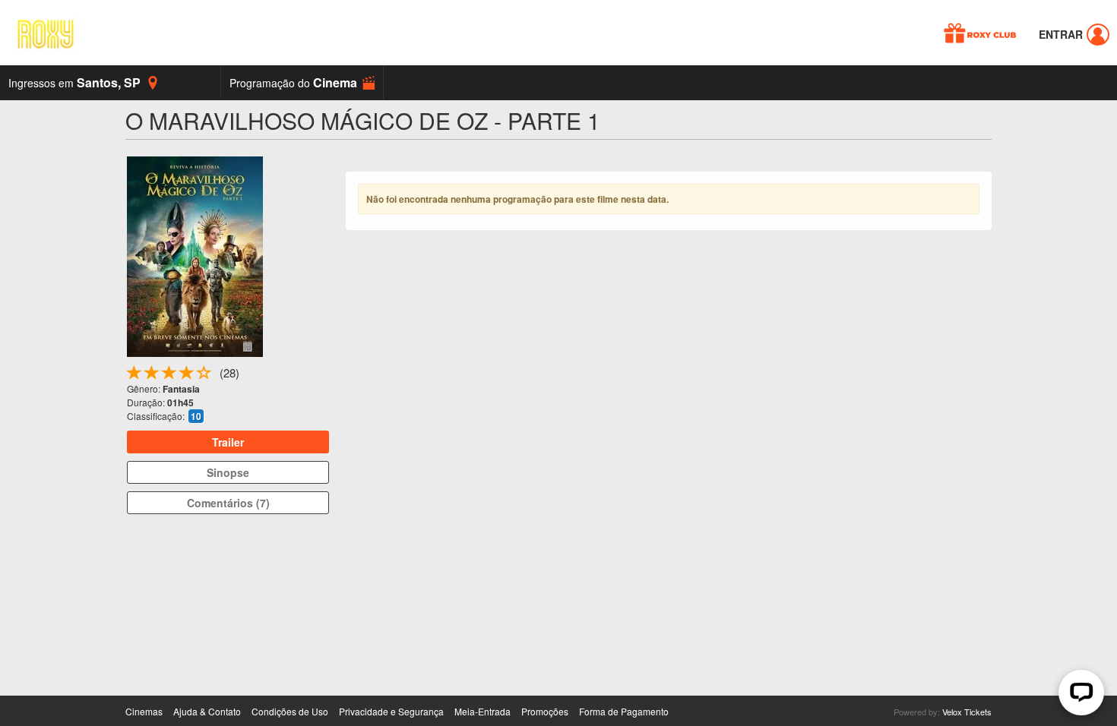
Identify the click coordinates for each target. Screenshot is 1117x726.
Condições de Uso (290, 711)
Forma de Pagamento (624, 711)
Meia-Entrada (482, 711)
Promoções (544, 711)
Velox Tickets (967, 711)
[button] (302, 82)
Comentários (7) (228, 502)
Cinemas (144, 711)
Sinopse (228, 472)
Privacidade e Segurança (391, 711)
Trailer (228, 442)
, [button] (74, 82)
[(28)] (204, 375)
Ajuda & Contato (207, 711)
